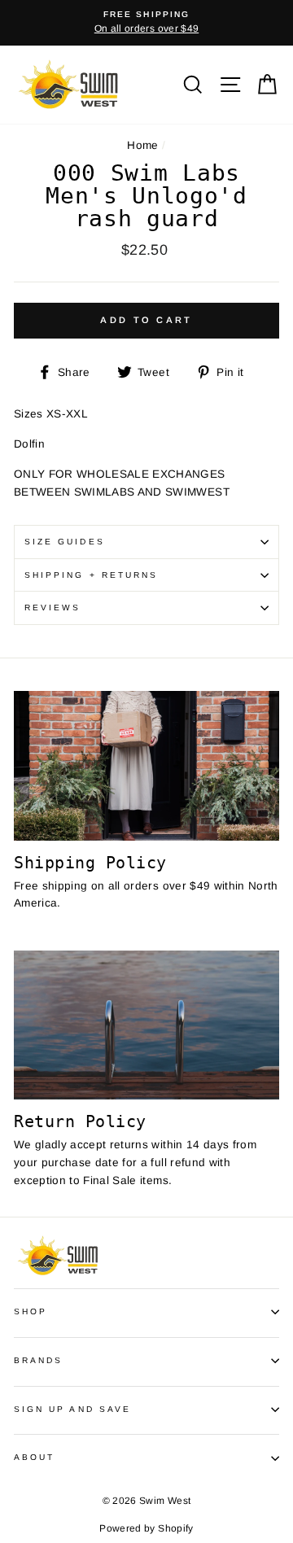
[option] (146, 22)
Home (142, 145)
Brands (38, 1360)
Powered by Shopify (146, 1528)
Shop (30, 1311)
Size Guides (64, 541)
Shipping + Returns (91, 574)
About (34, 1457)
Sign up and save (72, 1409)
